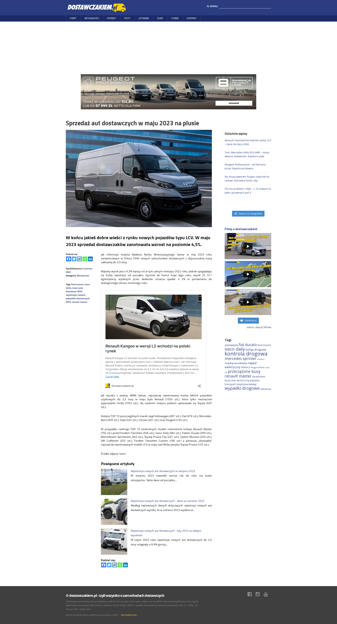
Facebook (251, 594)
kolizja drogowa (256, 349)
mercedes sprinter (240, 358)
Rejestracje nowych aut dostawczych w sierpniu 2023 (163, 471)
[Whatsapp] (84, 259)
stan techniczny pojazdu (245, 380)
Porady (111, 18)
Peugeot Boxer (258, 367)
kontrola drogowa (246, 353)
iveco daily (235, 349)
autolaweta (231, 345)
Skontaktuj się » (129, 614)
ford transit (77, 284)
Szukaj (214, 6)
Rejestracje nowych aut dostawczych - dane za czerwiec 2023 (167, 501)
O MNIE (175, 18)
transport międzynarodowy (240, 384)
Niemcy (245, 367)
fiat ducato (248, 344)
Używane (143, 18)
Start (73, 18)
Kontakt (192, 18)
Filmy (160, 18)
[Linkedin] (90, 259)
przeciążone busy (244, 371)
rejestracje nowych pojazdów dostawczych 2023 (78, 298)
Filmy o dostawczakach (241, 229)
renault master (79, 301)
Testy (127, 18)
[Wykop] (79, 259)
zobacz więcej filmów (259, 327)
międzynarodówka (236, 363)
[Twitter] (74, 259)
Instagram (259, 594)
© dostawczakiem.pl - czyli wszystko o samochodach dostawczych (115, 595)
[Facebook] (68, 259)
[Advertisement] (168, 47)
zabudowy (265, 388)
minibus (261, 359)
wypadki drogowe (242, 388)
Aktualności (91, 18)
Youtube (267, 594)
